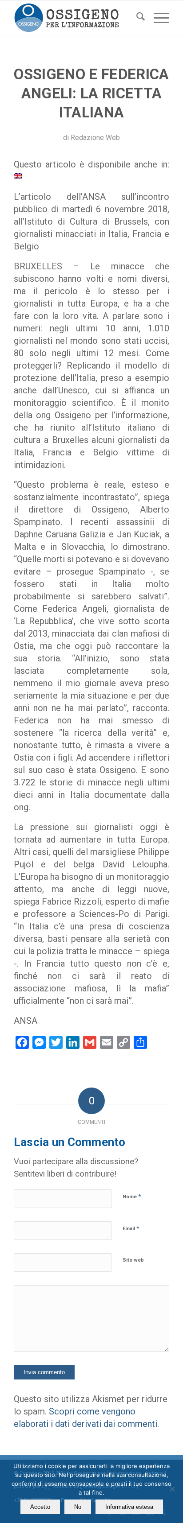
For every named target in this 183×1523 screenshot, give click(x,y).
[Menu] (157, 18)
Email (131, 1228)
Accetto (40, 1507)
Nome (132, 1196)
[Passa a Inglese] (18, 175)
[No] (171, 1488)
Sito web (133, 1260)
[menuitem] (136, 18)
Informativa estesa (129, 1507)
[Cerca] (136, 18)
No (77, 1507)
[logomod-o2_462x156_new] (76, 18)
